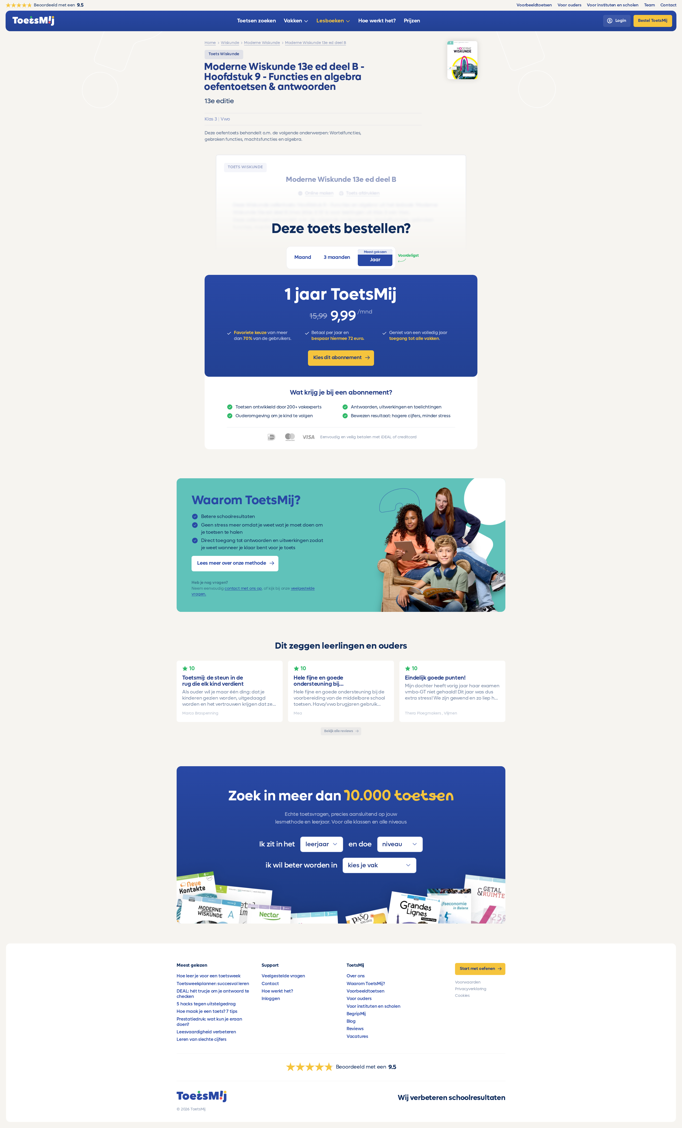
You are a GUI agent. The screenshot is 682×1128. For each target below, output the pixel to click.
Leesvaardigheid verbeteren (206, 1032)
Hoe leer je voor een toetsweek (209, 976)
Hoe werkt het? (277, 991)
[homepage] (33, 21)
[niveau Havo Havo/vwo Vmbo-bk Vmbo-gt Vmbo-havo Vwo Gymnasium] (400, 844)
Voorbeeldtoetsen (365, 991)
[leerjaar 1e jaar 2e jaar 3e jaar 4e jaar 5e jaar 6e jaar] (321, 844)
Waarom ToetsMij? (366, 984)
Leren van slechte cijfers (201, 1039)
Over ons (356, 976)
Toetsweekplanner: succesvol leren (213, 984)
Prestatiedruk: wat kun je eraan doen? (209, 1021)
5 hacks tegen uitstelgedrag (206, 1004)
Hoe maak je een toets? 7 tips (207, 1011)
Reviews (355, 1029)
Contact (270, 984)
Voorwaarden (468, 982)
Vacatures (357, 1036)
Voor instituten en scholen (373, 1006)
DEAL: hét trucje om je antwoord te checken (213, 993)
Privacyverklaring (470, 988)
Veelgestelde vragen (283, 976)
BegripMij (356, 1014)
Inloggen (271, 999)
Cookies (462, 995)
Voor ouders (359, 999)
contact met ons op (243, 588)
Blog (351, 1021)
